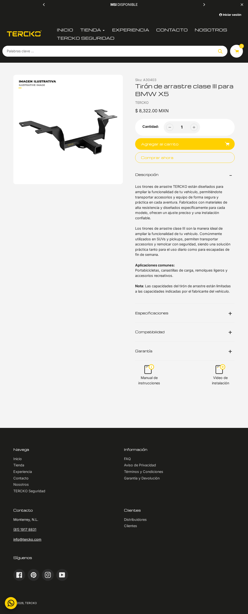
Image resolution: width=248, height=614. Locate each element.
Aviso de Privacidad (140, 465)
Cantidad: (150, 126)
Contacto (21, 478)
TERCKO (31, 603)
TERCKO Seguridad (29, 491)
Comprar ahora (157, 157)
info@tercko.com (27, 539)
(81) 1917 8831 (24, 529)
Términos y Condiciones (143, 472)
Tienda (18, 465)
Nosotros (21, 484)
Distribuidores (135, 519)
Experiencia (22, 472)
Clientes (130, 526)
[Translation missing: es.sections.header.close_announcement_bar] (242, 4)
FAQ (127, 459)
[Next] (204, 4)
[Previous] (44, 4)
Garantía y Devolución (142, 478)
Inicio (17, 459)
